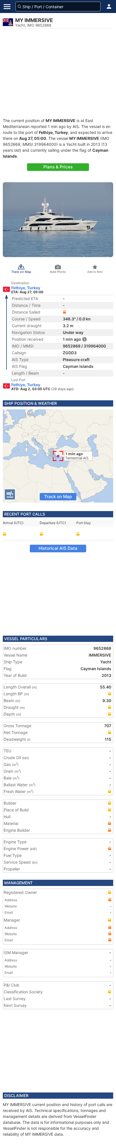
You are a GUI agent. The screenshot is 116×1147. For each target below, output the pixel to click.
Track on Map (58, 496)
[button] (109, 6)
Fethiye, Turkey (25, 288)
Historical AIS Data (58, 548)
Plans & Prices (58, 167)
